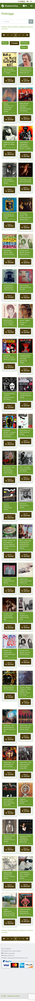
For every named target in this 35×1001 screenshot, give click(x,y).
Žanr (24, 47)
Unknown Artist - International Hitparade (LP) (25, 911)
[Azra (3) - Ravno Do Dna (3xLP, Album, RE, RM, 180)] (9, 605)
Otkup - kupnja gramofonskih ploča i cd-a (15, 958)
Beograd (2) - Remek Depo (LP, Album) (9, 581)
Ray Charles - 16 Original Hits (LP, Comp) (9, 216)
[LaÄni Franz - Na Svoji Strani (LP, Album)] (25, 421)
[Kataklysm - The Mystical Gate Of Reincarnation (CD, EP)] (9, 716)
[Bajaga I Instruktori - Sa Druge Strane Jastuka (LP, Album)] (9, 94)
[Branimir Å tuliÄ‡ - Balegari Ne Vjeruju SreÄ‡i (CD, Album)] (9, 826)
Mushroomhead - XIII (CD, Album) (9, 688)
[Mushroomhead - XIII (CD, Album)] (9, 678)
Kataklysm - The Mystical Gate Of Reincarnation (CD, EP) (9, 728)
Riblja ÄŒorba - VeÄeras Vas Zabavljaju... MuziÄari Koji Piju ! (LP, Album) (25, 107)
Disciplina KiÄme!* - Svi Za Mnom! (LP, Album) (9, 357)
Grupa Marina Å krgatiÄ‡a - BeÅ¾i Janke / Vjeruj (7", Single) (25, 145)
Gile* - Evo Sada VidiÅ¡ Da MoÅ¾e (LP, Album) (25, 469)
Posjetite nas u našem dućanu (12, 951)
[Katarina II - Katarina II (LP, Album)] (25, 494)
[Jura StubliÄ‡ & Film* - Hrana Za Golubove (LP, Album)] (25, 863)
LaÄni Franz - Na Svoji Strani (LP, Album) (25, 432)
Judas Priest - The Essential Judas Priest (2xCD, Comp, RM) (25, 765)
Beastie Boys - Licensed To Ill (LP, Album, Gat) (26, 581)
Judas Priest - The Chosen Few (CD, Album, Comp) (25, 727)
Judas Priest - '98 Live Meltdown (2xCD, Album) (9, 764)
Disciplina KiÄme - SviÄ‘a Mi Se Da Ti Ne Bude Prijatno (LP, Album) (25, 358)
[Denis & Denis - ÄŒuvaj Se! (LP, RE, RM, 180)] (25, 276)
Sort (5, 43)
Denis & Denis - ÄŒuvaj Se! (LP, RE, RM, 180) (25, 287)
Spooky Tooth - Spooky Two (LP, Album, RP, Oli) (25, 252)
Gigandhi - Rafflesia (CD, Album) (24, 801)
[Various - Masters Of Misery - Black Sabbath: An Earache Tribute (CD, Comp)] (25, 678)
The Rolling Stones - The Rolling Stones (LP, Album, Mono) (25, 216)
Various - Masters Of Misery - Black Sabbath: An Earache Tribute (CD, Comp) (25, 691)
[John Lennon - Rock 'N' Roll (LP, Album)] (9, 170)
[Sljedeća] (27, 35)
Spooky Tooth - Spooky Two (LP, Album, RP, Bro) (25, 652)
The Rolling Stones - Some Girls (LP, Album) (9, 252)
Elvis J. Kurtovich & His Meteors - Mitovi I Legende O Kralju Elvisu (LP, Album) (9, 544)
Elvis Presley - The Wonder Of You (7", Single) (8, 322)
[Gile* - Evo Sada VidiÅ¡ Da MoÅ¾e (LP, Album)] (25, 458)
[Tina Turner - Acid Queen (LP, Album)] (25, 170)
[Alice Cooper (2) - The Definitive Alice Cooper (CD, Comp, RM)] (9, 790)
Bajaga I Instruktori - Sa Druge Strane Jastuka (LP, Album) (8, 107)
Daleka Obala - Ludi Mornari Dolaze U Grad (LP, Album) (9, 875)
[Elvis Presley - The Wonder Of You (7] (9, 311)
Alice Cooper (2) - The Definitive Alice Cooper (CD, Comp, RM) (9, 802)
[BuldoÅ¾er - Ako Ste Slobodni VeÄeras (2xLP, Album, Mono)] (9, 458)
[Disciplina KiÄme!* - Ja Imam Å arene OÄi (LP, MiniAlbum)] (9, 421)
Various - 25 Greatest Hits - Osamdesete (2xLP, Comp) (9, 653)
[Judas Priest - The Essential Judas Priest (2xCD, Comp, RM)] (25, 753)
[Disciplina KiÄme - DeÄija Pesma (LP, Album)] (25, 384)
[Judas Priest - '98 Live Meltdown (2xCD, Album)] (9, 753)
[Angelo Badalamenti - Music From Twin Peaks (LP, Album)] (9, 900)
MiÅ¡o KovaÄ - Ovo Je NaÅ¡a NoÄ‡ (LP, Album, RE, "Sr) (25, 71)
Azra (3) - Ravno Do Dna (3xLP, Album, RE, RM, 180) (9, 616)
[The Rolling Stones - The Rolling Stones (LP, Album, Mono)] (25, 205)
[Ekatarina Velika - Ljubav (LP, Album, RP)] (9, 133)
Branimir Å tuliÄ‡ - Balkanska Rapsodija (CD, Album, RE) (25, 839)
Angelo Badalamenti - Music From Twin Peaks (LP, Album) (9, 912)
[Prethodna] (3, 35)
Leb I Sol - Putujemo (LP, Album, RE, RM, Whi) (24, 616)
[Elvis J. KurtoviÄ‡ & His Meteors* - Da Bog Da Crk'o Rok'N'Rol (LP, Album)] (25, 531)
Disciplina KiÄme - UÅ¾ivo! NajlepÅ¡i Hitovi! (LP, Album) (9, 396)
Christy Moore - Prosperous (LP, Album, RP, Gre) (9, 287)
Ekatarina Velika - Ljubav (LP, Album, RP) (9, 144)
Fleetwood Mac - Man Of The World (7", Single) (9, 71)
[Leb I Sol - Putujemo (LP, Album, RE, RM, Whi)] (25, 605)
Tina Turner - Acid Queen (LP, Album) (25, 180)
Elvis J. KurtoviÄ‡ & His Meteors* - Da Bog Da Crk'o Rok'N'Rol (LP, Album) (25, 544)
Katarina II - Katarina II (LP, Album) (24, 505)
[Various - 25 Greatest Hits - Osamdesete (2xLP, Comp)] (9, 641)
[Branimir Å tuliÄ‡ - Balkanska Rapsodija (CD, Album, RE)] (25, 826)
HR (27, 1)
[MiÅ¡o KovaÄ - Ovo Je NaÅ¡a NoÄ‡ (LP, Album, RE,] (25, 60)
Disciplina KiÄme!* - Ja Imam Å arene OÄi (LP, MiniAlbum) (9, 433)
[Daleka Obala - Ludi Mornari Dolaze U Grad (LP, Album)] (9, 863)
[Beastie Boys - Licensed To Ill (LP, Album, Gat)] (25, 570)
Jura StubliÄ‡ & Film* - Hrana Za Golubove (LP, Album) (25, 875)
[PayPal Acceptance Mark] (17, 964)
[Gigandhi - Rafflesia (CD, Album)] (25, 790)
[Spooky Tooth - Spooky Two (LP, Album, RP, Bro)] (25, 641)
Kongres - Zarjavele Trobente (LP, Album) (8, 506)
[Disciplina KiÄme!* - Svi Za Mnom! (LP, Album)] (9, 346)
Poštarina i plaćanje (9, 953)
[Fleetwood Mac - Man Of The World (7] (9, 60)
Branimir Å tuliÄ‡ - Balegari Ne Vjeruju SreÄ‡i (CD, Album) (9, 838)
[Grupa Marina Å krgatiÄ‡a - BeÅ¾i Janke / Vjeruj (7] (25, 133)
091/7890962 (7, 949)
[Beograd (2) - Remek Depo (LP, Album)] (9, 570)
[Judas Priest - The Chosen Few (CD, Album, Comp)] (25, 716)
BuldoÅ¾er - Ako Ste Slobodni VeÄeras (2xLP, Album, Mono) (9, 470)
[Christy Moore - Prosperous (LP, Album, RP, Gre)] (9, 276)
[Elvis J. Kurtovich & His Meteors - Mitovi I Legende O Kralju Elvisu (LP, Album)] (9, 531)
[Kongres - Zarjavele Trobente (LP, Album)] (9, 494)
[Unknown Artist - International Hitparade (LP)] (25, 900)
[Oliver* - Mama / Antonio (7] (25, 311)
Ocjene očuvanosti (8, 955)
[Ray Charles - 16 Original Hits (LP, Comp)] (9, 205)
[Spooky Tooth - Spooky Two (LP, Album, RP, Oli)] (25, 241)
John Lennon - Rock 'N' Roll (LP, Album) (9, 181)
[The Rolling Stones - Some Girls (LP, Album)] (9, 241)
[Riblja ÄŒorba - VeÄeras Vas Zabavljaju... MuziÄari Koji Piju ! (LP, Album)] (25, 94)
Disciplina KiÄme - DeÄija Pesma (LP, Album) (26, 395)
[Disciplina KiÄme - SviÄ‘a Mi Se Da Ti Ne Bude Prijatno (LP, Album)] (25, 346)
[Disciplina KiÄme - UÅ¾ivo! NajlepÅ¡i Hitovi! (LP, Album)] (9, 384)
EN (31, 1)
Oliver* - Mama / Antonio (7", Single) (25, 322)
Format (25, 43)
